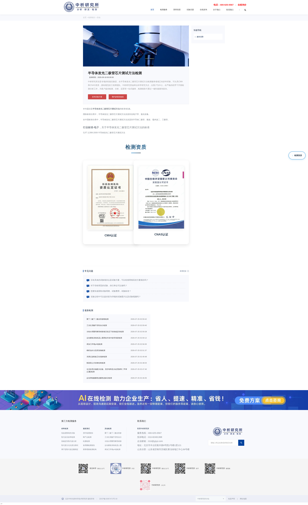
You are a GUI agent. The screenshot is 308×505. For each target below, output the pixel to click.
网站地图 (243, 499)
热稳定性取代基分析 (69, 441)
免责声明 (231, 499)
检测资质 (298, 155)
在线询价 (242, 5)
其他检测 (108, 429)
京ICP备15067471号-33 (108, 499)
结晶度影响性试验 (68, 433)
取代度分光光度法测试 (69, 445)
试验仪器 (190, 10)
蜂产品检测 (87, 437)
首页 (152, 10)
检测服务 (163, 10)
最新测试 (86, 429)
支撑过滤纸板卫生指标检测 (97, 357)
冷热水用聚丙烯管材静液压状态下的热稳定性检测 (105, 332)
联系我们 (230, 10)
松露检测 (86, 441)
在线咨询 (203, 10)
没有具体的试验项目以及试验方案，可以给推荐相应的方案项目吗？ (119, 280)
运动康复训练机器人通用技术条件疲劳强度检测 (104, 338)
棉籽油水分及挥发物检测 (96, 350)
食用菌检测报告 (89, 445)
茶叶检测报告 (88, 433)
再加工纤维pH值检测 (94, 344)
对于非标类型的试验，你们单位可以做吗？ (109, 286)
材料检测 (64, 429)
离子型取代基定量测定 (69, 449)
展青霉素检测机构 (89, 449)
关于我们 (216, 10)
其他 (98, 17)
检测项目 (91, 17)
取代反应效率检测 (68, 437)
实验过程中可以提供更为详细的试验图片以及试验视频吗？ (116, 297)
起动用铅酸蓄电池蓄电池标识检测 (99, 378)
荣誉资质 (177, 10)
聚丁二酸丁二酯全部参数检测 (98, 319)
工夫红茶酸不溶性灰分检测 (97, 325)
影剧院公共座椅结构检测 (96, 363)
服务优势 (200, 37)
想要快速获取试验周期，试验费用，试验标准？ (111, 291)
